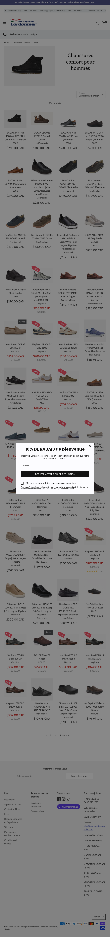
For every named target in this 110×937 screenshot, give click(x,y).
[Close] (90, 446)
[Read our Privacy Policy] (87, 487)
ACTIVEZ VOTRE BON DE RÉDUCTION (55, 474)
